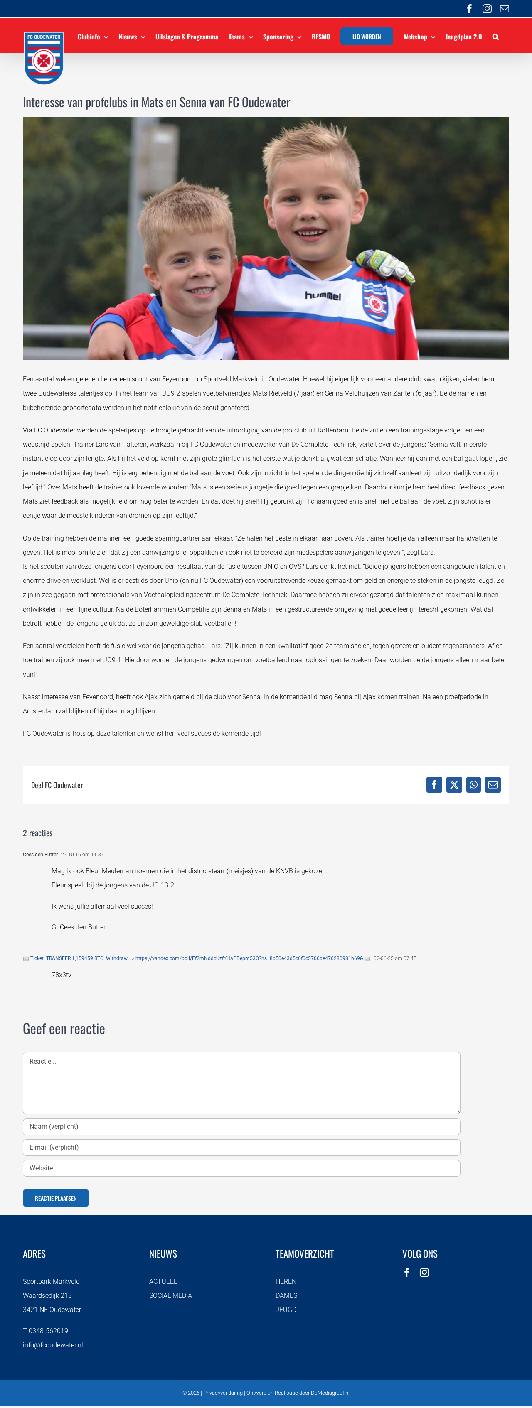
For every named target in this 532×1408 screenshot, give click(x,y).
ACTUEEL (163, 1281)
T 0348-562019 (45, 1331)
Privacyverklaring (223, 1393)
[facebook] (406, 1272)
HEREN (286, 1281)
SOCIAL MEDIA (170, 1296)
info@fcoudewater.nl (53, 1345)
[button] (496, 35)
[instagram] (424, 1272)
